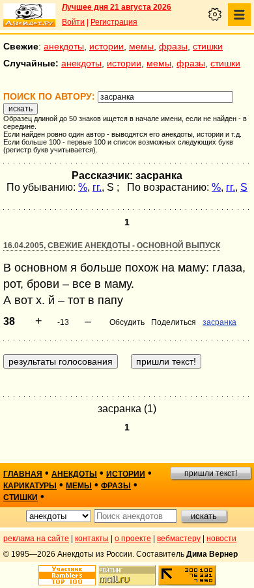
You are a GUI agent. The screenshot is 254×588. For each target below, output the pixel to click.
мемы (141, 46)
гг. (97, 187)
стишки (208, 46)
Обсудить (127, 322)
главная (22, 474)
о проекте (133, 538)
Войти (73, 22)
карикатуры (30, 485)
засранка (219, 322)
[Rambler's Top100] (67, 575)
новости (221, 538)
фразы (173, 46)
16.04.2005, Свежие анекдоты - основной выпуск (111, 245)
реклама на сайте (36, 538)
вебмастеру (179, 538)
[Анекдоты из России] (29, 15)
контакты (92, 538)
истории (106, 46)
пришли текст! (210, 473)
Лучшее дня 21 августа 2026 (116, 7)
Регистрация (114, 22)
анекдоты (64, 46)
